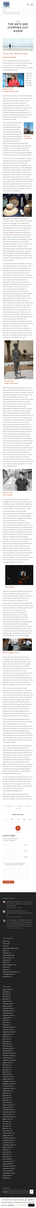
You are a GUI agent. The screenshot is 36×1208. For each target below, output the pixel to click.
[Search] (26, 4)
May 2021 (6, 1126)
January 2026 (7, 1006)
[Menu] (30, 4)
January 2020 (7, 1164)
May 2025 (6, 1025)
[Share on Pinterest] (18, 819)
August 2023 (6, 1062)
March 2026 (6, 1001)
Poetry (5, 967)
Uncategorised (7, 974)
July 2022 (5, 1093)
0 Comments (19, 806)
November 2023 (8, 1055)
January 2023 (7, 1079)
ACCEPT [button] (31, 1205)
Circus (4, 946)
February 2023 (7, 1076)
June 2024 (6, 1039)
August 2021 (6, 1119)
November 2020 (8, 1140)
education (6, 953)
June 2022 (6, 1095)
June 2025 (6, 1022)
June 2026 (6, 994)
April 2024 (6, 1043)
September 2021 (8, 1116)
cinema (5, 943)
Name (26, 844)
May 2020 (6, 1154)
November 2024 (8, 1027)
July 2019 (5, 1178)
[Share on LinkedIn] (24, 819)
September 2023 (8, 1060)
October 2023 (7, 1058)
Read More (10, 1205)
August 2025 (6, 1018)
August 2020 (6, 1147)
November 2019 (8, 1168)
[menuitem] (26, 4)
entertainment (7, 955)
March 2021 (6, 1131)
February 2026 (7, 1003)
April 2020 (6, 1157)
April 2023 (6, 1072)
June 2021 (6, 1124)
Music (4, 962)
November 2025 (8, 1011)
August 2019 (6, 1175)
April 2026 (6, 999)
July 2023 (5, 1065)
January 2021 (7, 1135)
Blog (4, 11)
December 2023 (8, 1053)
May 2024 (6, 1041)
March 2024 (6, 1046)
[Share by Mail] (30, 819)
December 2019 (8, 1166)
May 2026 (6, 996)
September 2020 (8, 1145)
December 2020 (8, 1138)
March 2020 (6, 1159)
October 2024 (7, 1029)
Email (26, 851)
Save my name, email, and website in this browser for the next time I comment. (15, 864)
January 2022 (7, 1107)
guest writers (7, 958)
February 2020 (7, 1161)
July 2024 (5, 1036)
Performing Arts (7, 965)
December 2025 (8, 1008)
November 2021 (8, 1112)
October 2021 (7, 1114)
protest (5, 969)
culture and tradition (9, 948)
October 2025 (7, 1013)
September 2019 (8, 1173)
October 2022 (7, 1086)
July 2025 (5, 1020)
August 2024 (6, 1034)
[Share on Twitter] (12, 819)
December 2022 (8, 1081)
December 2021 (8, 1109)
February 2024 (7, 1048)
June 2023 (6, 1067)
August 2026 (6, 989)
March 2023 (6, 1074)
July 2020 (5, 1149)
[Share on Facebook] (6, 819)
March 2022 (6, 1102)
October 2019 (7, 1171)
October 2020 (7, 1142)
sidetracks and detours (10, 972)
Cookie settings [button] (21, 1205)
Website (26, 857)
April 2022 (6, 1100)
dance (4, 950)
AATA (18, 21)
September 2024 (8, 1032)
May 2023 (6, 1069)
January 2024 (7, 1051)
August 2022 (6, 1091)
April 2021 (6, 1128)
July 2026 (5, 992)
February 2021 (7, 1133)
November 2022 (8, 1084)
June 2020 (6, 1152)
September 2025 (8, 1015)
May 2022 (6, 1098)
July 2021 (5, 1121)
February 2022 (7, 1105)
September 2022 (8, 1088)
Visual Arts (6, 976)
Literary (5, 960)
